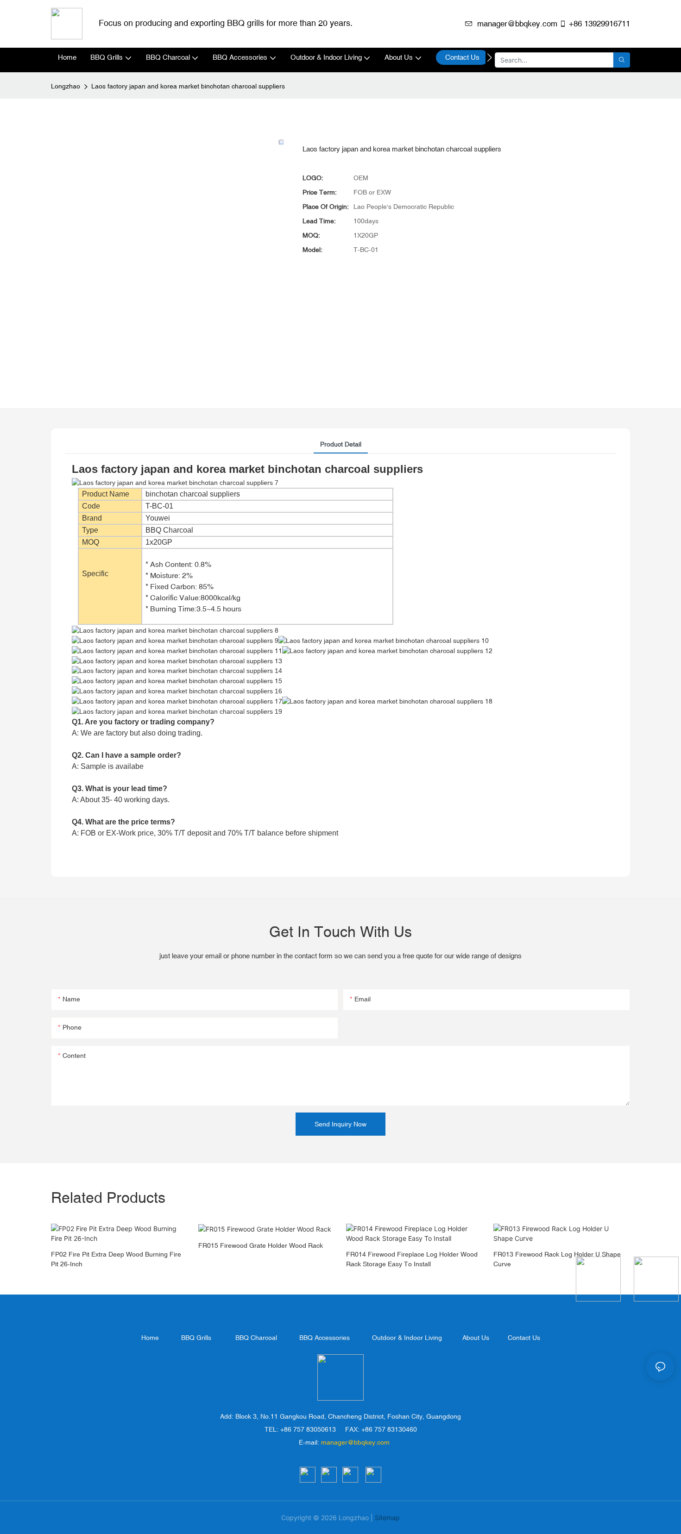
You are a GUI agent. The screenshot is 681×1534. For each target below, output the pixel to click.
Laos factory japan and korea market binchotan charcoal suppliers (188, 86)
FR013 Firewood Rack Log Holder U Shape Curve (557, 1259)
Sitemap (387, 1517)
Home (150, 1337)
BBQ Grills (196, 1337)
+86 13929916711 (599, 23)
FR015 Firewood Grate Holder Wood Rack (260, 1245)
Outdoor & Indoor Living (407, 1337)
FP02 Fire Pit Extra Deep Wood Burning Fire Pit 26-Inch (116, 1259)
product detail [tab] (340, 444)
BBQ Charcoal (256, 1337)
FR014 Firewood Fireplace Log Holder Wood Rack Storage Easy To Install (412, 1259)
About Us (475, 1337)
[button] (489, 57)
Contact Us (524, 1337)
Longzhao (65, 86)
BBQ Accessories (324, 1337)
